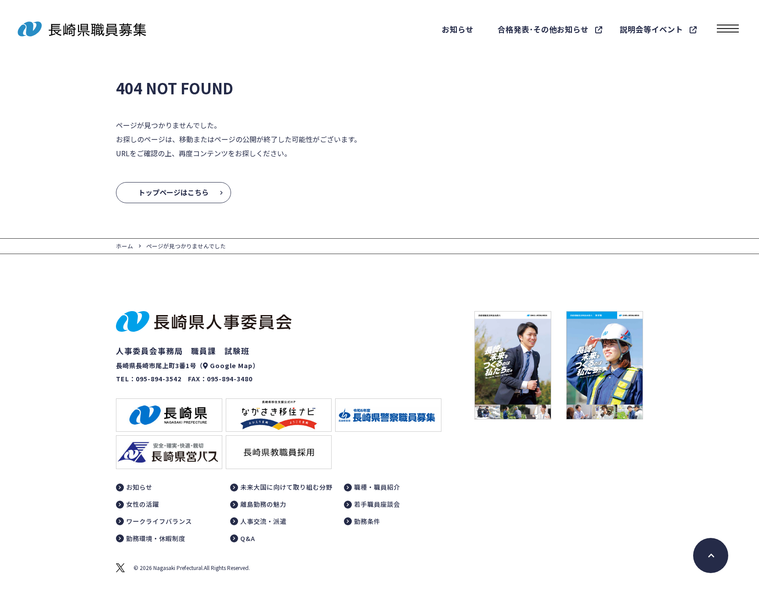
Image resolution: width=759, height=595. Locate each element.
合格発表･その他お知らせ (543, 29)
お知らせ (457, 29)
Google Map (231, 365)
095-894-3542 (158, 378)
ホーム (124, 246)
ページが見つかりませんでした (186, 246)
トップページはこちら (173, 192)
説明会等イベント (651, 29)
